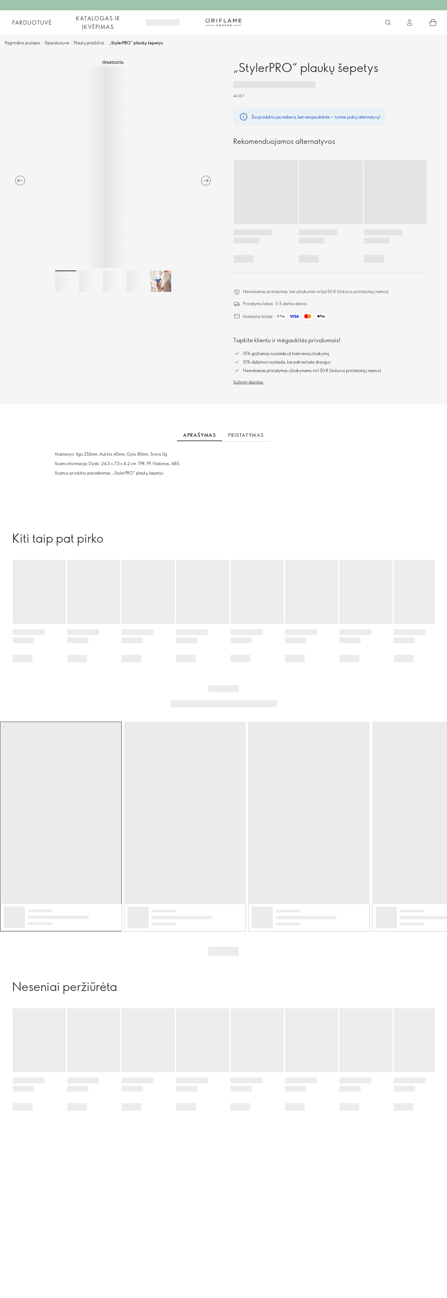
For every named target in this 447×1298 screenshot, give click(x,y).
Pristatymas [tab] (246, 435)
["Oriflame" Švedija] (223, 22)
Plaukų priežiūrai (89, 43)
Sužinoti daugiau (248, 382)
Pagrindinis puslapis (22, 43)
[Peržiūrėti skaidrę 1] (65, 281)
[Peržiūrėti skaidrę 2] (89, 281)
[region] (113, 167)
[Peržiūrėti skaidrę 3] (113, 281)
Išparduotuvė (57, 43)
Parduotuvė (32, 22)
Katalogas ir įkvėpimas (98, 22)
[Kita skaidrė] (206, 180)
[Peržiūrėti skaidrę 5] (160, 281)
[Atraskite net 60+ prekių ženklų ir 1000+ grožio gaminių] (388, 22)
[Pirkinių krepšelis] (433, 22)
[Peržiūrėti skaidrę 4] (136, 281)
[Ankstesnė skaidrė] (20, 180)
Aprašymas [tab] (199, 435)
